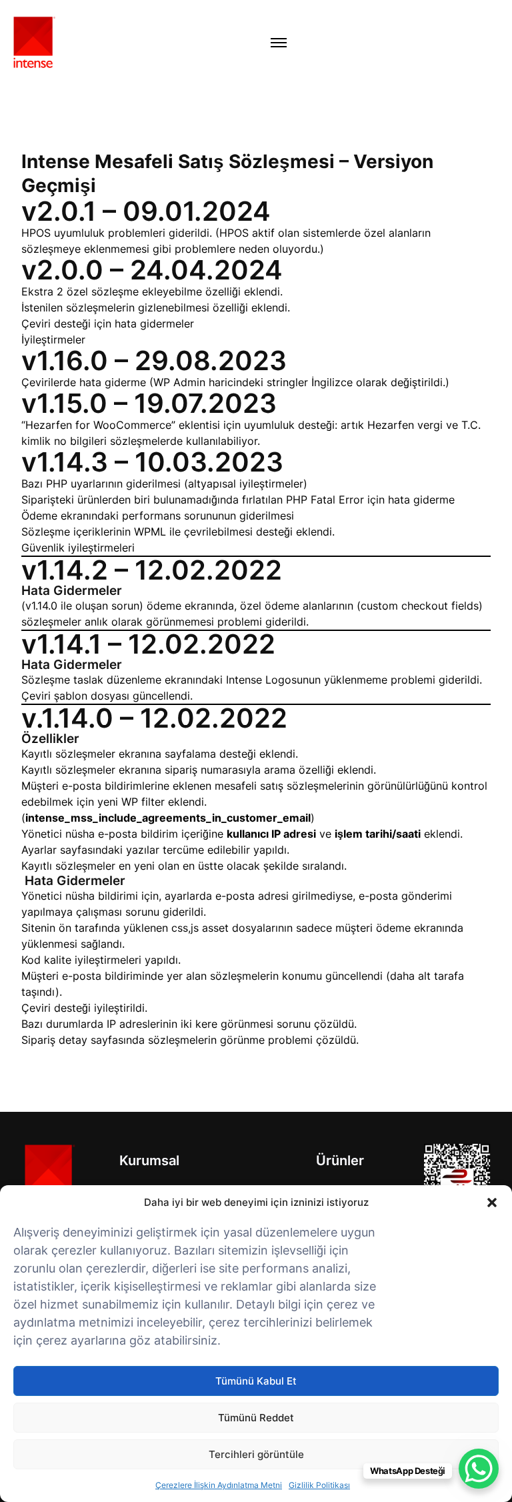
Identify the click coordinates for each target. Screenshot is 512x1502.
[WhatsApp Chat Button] (479, 1469)
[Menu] (278, 43)
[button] (492, 1202)
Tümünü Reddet (256, 1417)
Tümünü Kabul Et (256, 1381)
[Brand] (48, 1176)
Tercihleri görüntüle (256, 1454)
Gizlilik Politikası (319, 1485)
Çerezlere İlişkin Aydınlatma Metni (218, 1485)
